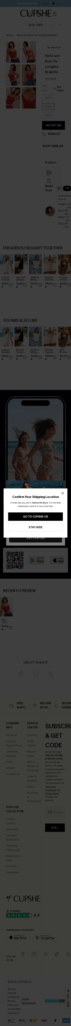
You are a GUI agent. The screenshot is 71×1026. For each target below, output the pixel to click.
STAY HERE (35, 527)
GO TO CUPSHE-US (35, 517)
